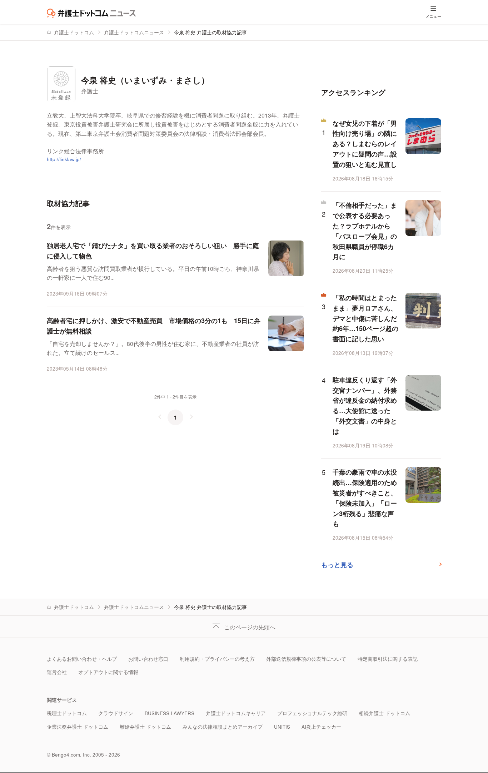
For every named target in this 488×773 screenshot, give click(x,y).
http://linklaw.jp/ (64, 159)
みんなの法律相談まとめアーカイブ (223, 726)
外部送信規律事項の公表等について (306, 658)
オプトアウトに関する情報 (108, 672)
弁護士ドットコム (74, 32)
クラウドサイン (115, 713)
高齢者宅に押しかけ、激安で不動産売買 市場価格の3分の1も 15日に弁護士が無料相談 (153, 326)
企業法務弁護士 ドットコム (77, 726)
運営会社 (57, 672)
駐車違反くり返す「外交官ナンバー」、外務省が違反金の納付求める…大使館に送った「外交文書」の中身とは (365, 405)
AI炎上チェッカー (321, 726)
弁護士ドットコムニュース (134, 32)
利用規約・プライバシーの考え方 (217, 658)
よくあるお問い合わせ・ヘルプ (82, 658)
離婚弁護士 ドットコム (145, 726)
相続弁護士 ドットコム (384, 713)
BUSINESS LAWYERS (169, 713)
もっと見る (337, 564)
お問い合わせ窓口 (148, 658)
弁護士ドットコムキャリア (236, 713)
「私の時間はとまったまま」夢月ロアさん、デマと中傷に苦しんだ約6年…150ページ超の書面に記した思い (365, 318)
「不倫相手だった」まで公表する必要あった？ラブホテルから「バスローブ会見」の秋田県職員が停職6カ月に (365, 230)
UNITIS (282, 726)
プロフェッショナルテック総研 (312, 713)
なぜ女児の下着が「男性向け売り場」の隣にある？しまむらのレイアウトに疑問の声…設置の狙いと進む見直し (365, 144)
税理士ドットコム (67, 713)
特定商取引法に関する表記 (388, 658)
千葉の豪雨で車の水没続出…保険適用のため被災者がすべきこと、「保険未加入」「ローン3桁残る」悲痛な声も (365, 497)
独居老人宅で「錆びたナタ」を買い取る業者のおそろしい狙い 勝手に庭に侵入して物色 (153, 251)
